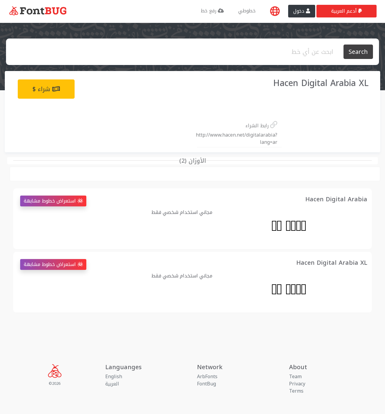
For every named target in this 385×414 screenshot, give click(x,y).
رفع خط (209, 10)
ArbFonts (207, 376)
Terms (296, 391)
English (113, 376)
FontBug (206, 383)
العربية (112, 383)
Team (295, 376)
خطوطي (247, 10)
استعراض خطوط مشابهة (50, 200)
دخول (299, 11)
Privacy (297, 383)
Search (358, 51)
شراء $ (42, 89)
